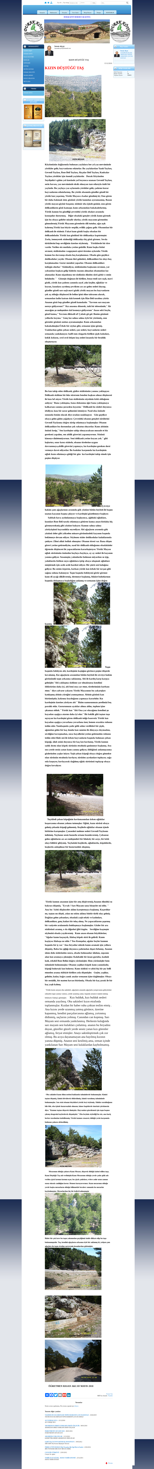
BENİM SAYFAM (29, 69)
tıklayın (76, 1406)
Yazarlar (110, 1396)
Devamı (110, 1463)
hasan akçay (124, 51)
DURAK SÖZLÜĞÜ (29, 72)
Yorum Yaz (109, 1394)
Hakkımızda (53, 12)
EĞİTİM (26, 66)
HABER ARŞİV (28, 50)
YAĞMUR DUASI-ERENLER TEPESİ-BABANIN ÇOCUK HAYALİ (126, 55)
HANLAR (26, 60)
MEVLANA (27, 81)
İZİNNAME (27, 63)
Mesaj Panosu (87, 12)
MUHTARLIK (110, 12)
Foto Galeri (75, 12)
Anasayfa (42, 12)
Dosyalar (64, 12)
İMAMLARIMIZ (28, 75)
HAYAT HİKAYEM (29, 78)
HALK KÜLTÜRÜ (29, 57)
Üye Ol (59, 2)
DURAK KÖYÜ (28, 53)
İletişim (99, 12)
